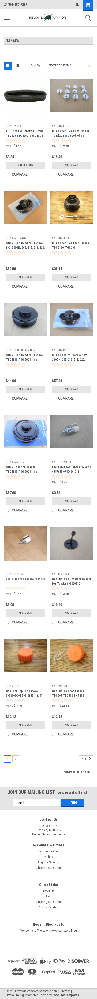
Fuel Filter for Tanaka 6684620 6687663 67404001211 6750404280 (71, 469)
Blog (49, 896)
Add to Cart (71, 165)
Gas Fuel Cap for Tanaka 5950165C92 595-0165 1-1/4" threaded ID (24, 693)
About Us (48, 891)
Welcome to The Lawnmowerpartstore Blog (48, 930)
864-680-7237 (17, 4)
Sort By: (36, 65)
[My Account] (77, 4)
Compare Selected (76, 772)
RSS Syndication (48, 907)
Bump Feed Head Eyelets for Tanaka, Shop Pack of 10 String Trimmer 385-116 (70, 134)
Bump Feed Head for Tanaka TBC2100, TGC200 (70, 245)
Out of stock (25, 165)
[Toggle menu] (7, 17)
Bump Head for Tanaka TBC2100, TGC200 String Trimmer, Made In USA (22, 469)
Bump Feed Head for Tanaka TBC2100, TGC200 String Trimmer (24, 357)
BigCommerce (29, 995)
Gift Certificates (48, 851)
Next (85, 759)
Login (41, 862)
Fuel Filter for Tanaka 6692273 (25, 579)
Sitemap (65, 991)
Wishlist (48, 857)
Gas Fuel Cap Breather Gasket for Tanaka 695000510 (71, 581)
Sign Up (54, 862)
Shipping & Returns (48, 867)
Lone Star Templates (66, 995)
